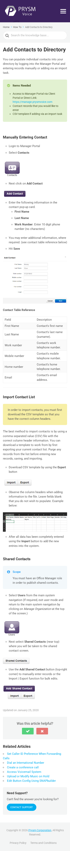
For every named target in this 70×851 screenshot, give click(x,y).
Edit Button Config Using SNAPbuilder (31, 781)
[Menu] (63, 11)
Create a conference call (23, 767)
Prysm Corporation (39, 830)
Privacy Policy (18, 842)
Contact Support (21, 807)
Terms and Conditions (43, 842)
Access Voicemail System (24, 772)
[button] (28, 731)
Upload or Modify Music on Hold (28, 776)
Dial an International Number (25, 762)
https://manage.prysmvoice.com (32, 101)
